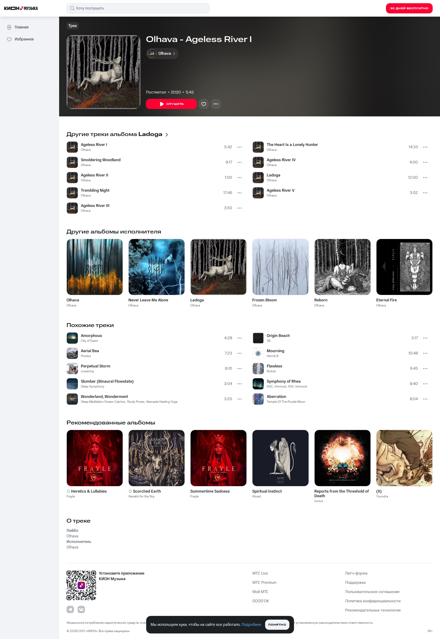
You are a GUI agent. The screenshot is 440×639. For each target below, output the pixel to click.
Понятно (277, 625)
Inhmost (280, 386)
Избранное (24, 39)
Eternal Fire (386, 300)
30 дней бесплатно (409, 8)
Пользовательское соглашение (372, 592)
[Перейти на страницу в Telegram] (70, 609)
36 (268, 341)
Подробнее (251, 624)
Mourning (275, 351)
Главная (21, 27)
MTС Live (260, 573)
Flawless (274, 366)
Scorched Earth (147, 491)
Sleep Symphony (92, 386)
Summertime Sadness (210, 491)
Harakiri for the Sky (141, 496)
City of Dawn (89, 341)
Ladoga (273, 175)
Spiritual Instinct (267, 491)
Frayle (71, 496)
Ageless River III (95, 206)
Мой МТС (260, 592)
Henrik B (272, 356)
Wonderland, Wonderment (104, 397)
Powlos (86, 356)
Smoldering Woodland (101, 160)
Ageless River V (280, 190)
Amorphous (91, 336)
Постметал (156, 92)
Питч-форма (356, 573)
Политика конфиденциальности (373, 601)
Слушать (175, 104)
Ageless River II (94, 175)
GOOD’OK (260, 601)
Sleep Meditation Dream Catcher (103, 402)
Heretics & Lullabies (89, 491)
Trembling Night (95, 190)
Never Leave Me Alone (148, 300)
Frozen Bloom (264, 300)
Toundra (382, 496)
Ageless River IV (281, 160)
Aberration (276, 397)
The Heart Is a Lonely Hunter (292, 145)
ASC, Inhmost (297, 386)
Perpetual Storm (95, 366)
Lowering (87, 371)
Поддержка (355, 582)
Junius (318, 501)
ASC (270, 386)
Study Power (136, 402)
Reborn (321, 300)
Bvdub (271, 371)
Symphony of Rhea (284, 381)
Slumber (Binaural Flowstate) (107, 381)
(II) (379, 491)
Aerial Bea (90, 351)
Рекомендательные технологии (373, 610)
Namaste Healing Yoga (161, 402)
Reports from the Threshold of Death (341, 493)
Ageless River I (94, 145)
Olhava (86, 150)
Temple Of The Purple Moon (286, 402)
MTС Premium (264, 582)
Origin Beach (278, 336)
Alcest (256, 496)
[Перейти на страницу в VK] (81, 609)
